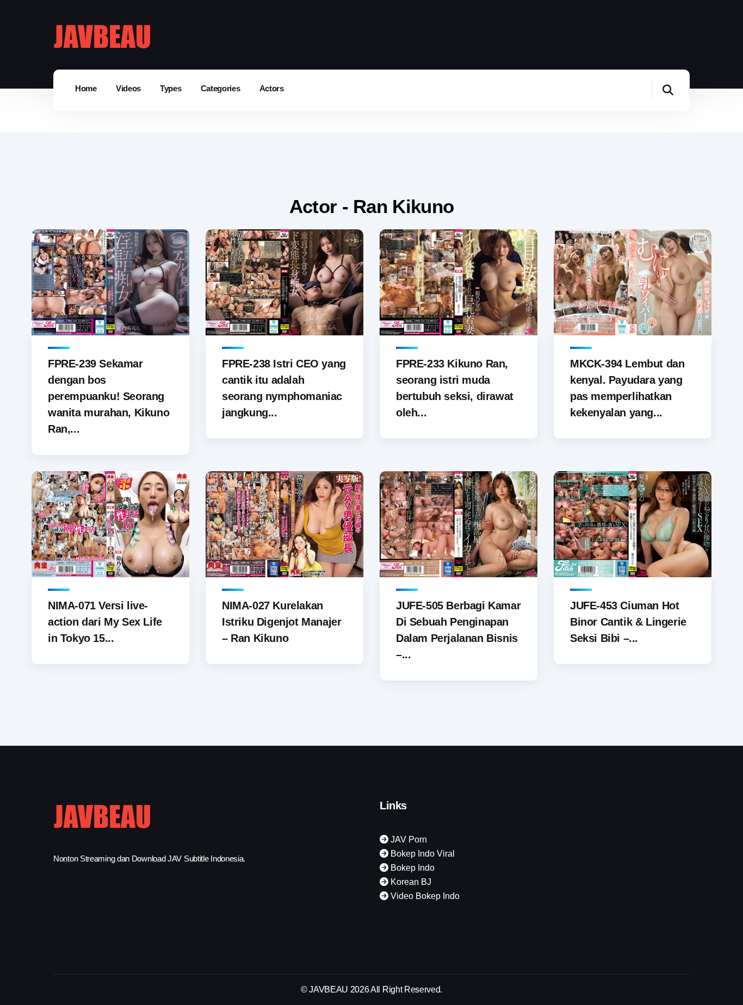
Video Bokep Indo (424, 896)
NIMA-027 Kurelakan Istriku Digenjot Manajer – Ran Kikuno (281, 622)
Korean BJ (409, 882)
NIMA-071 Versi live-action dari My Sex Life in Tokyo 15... (105, 622)
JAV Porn (407, 839)
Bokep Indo (411, 867)
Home (86, 88)
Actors (271, 88)
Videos (128, 88)
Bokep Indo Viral (421, 853)
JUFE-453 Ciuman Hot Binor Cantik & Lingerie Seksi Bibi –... (628, 622)
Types (171, 88)
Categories (220, 88)
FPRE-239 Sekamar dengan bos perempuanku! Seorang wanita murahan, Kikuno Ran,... (108, 396)
